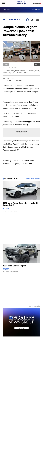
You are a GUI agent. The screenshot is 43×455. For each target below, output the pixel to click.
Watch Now (36, 3)
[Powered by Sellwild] (37, 306)
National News (11, 19)
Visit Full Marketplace (33, 178)
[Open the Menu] (4, 3)
